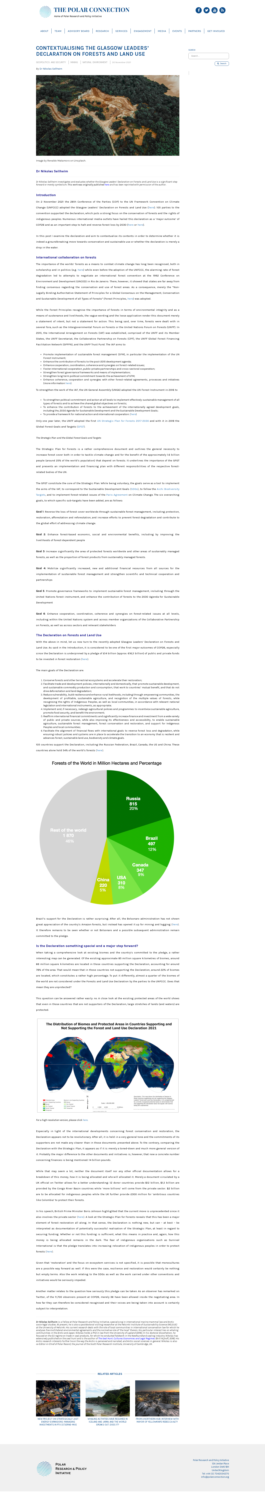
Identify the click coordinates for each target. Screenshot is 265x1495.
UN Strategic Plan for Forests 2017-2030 (123, 420)
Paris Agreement (117, 494)
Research (102, 31)
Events (177, 31)
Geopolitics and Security (51, 62)
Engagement (142, 31)
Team (58, 31)
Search (222, 63)
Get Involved (216, 31)
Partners (194, 31)
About (44, 31)
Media (162, 31)
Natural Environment (95, 62)
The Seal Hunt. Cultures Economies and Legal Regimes (126, 1338)
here (107, 184)
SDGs (134, 489)
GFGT (81, 426)
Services (121, 31)
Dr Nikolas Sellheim (50, 68)
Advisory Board (78, 31)
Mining (74, 62)
